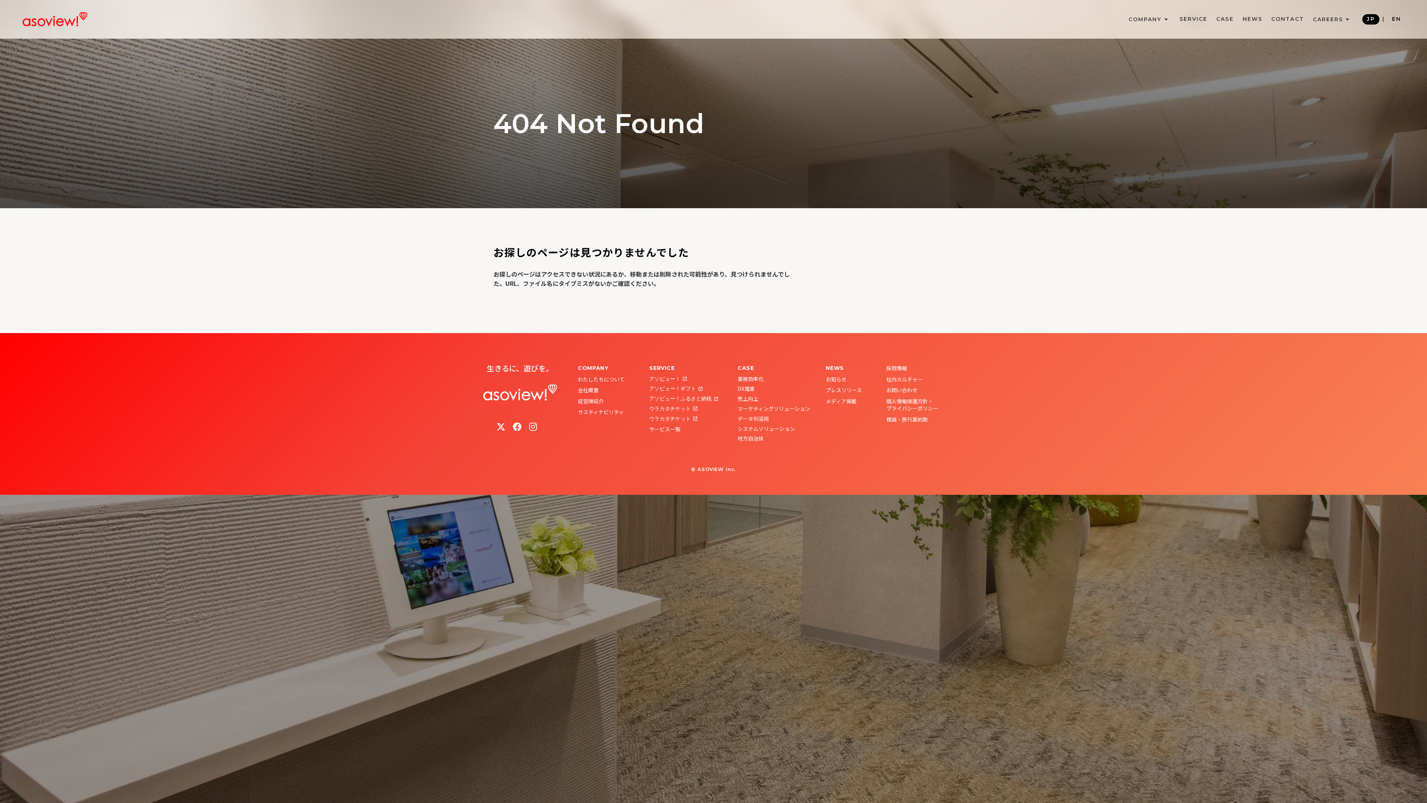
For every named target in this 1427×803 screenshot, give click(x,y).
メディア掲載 (841, 401)
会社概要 (588, 390)
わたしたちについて (601, 379)
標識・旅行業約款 (907, 419)
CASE (1224, 19)
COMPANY (593, 368)
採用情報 (896, 368)
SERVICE (1194, 19)
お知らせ (836, 379)
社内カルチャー (904, 379)
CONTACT (1287, 19)
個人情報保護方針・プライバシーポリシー (912, 404)
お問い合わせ (902, 390)
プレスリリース (844, 390)
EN (1396, 19)
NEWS (1252, 19)
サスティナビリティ (601, 412)
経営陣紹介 (591, 401)
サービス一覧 (664, 429)
